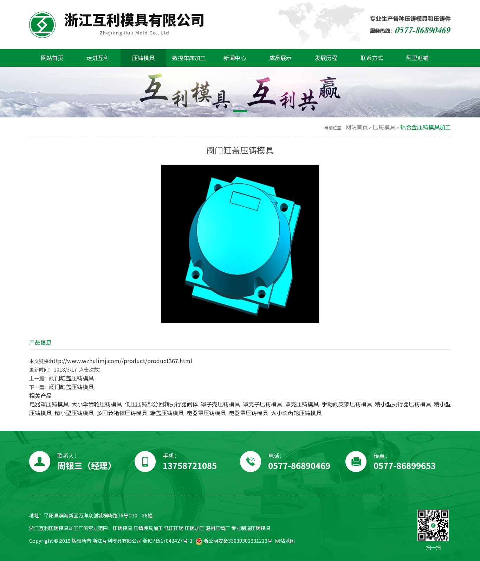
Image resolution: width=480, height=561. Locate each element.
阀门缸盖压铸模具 (71, 378)
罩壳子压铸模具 (262, 404)
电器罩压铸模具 (49, 404)
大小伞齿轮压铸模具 (96, 404)
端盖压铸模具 (167, 413)
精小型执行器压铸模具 (403, 404)
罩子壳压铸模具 (220, 404)
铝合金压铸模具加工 (425, 127)
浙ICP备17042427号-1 (168, 541)
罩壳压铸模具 (302, 404)
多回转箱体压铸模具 (122, 413)
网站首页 (356, 127)
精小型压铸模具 (74, 413)
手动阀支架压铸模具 (347, 404)
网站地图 (285, 541)
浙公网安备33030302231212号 (237, 541)
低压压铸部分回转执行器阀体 (161, 404)
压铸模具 (384, 127)
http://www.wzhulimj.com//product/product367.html (121, 360)
